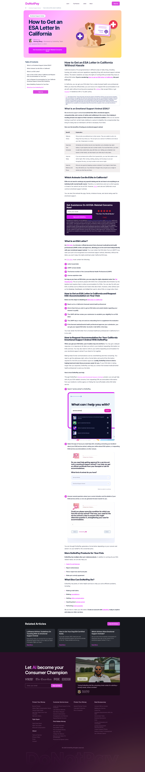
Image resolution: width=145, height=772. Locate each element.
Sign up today (57, 685)
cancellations (75, 594)
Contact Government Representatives (100, 726)
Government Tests (99, 716)
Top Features (76, 3)
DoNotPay (32, 3)
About (91, 3)
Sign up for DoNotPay (79, 217)
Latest (84, 3)
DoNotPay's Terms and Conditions (95, 220)
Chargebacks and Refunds (60, 716)
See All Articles (113, 624)
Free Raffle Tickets (58, 727)
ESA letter (70, 245)
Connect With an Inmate (101, 706)
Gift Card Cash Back (58, 725)
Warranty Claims (36, 716)
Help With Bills (57, 731)
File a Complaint (78, 710)
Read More (30, 645)
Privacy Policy (108, 220)
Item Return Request (58, 711)
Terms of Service (37, 735)
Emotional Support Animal (37, 16)
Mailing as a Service (99, 708)
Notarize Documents (100, 718)
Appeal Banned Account (59, 718)
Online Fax (97, 710)
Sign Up (116, 3)
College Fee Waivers (58, 734)
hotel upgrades (78, 606)
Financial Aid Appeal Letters (60, 739)
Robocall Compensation (38, 727)
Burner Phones (36, 706)
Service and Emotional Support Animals (90, 377)
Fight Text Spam (36, 725)
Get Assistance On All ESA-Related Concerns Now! (47, 50)
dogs (95, 186)
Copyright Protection (79, 708)
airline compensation (77, 598)
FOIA (95, 720)
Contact (34, 741)
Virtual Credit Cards (37, 710)
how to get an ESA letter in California (101, 77)
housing (67, 91)
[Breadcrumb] (26, 8)
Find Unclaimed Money (59, 729)
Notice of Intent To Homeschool (103, 731)
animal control (80, 602)
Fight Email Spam (37, 723)
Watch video (82, 679)
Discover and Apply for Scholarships (59, 736)
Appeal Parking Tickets (80, 706)
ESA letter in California (94, 300)
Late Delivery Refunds (59, 709)
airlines (98, 89)
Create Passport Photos (100, 729)
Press (33, 739)
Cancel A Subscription (59, 714)
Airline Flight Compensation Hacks (41, 708)
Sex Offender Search (100, 733)
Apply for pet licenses (73, 564)
